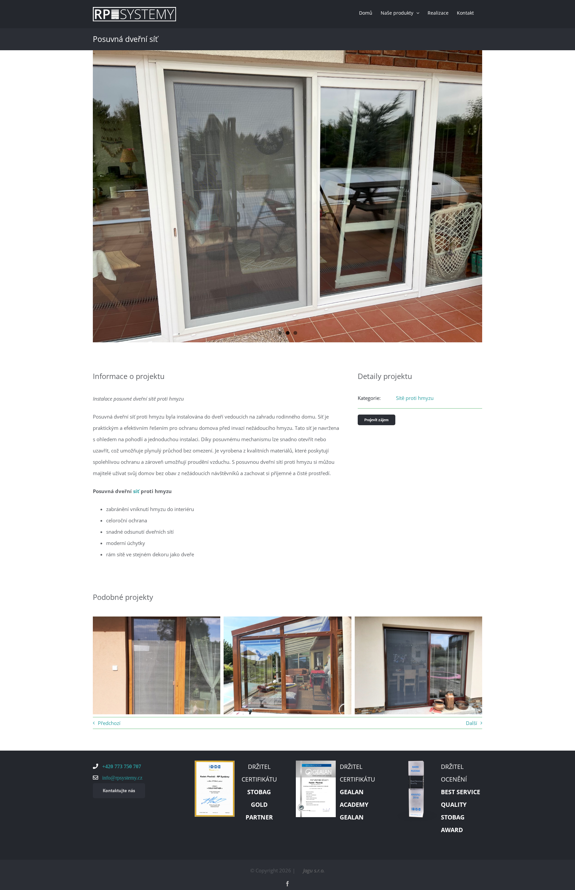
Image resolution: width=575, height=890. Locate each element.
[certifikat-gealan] (316, 763)
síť (136, 491)
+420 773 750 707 (121, 766)
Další (471, 723)
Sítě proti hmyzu (415, 398)
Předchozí (109, 723)
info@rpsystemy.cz (121, 777)
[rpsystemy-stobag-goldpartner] (215, 763)
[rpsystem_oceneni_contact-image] (417, 763)
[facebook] (287, 883)
